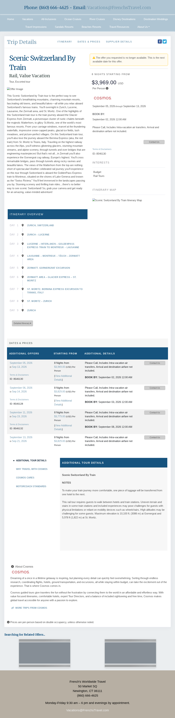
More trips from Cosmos (31, 608)
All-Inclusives (48, 19)
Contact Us (154, 142)
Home (10, 19)
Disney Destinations (124, 19)
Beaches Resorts (91, 26)
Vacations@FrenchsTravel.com (119, 7)
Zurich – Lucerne (38, 234)
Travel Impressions (36, 26)
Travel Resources (119, 26)
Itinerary (64, 41)
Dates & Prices (89, 41)
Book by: (91, 377)
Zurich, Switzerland (40, 225)
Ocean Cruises (72, 19)
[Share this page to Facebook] (160, 41)
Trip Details (22, 42)
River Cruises (97, 19)
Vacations (27, 19)
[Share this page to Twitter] (165, 41)
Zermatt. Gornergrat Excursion (48, 268)
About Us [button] (142, 26)
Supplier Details (119, 41)
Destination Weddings (156, 19)
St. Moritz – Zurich (39, 301)
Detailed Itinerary (22, 323)
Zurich (31, 310)
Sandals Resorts (64, 26)
